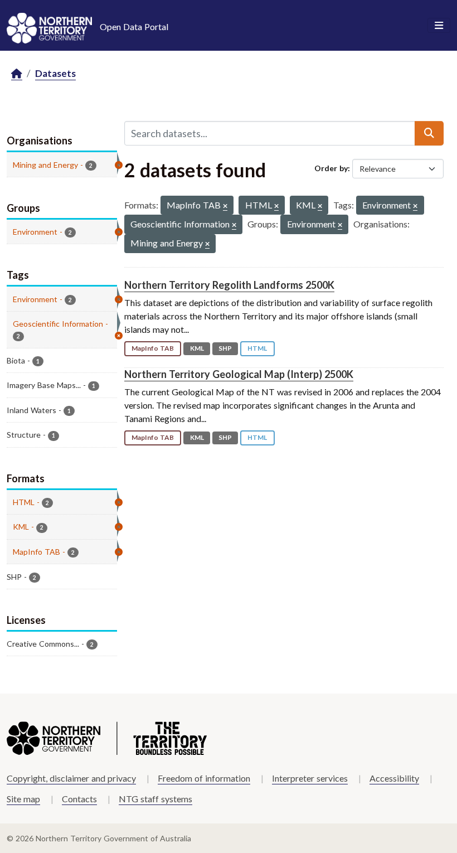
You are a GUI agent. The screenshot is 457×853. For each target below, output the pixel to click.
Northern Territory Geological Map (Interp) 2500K (238, 374)
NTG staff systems (155, 798)
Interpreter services (310, 778)
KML (197, 348)
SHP (225, 348)
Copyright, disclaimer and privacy (71, 778)
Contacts (79, 798)
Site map (23, 798)
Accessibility (394, 778)
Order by (331, 168)
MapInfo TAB (153, 348)
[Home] (16, 73)
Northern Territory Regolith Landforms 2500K (229, 285)
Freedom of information (204, 778)
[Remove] (225, 206)
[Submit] (429, 133)
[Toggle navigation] (438, 25)
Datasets (55, 73)
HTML (257, 348)
